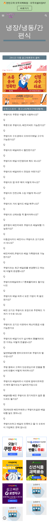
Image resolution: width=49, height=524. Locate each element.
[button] (3, 15)
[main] (24, 32)
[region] (24, 6)
